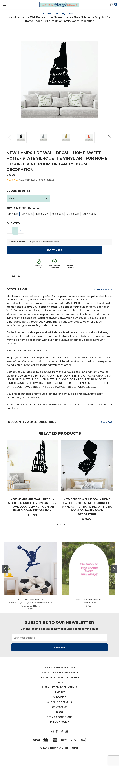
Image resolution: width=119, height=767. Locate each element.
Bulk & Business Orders (59, 667)
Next (109, 137)
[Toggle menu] (4, 4)
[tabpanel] (32, 480)
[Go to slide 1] (5, 569)
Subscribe (59, 697)
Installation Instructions (59, 687)
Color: (18, 190)
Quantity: (14, 223)
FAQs (59, 682)
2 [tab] (58, 524)
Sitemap (74, 748)
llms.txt (59, 692)
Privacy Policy (59, 721)
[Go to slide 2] (114, 569)
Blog (59, 712)
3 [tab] (61, 524)
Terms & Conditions (59, 717)
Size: (23, 208)
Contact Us (59, 707)
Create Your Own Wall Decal (59, 672)
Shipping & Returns (59, 702)
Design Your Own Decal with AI (59, 677)
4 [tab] (64, 524)
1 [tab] (55, 524)
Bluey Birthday (88, 602)
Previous (10, 137)
